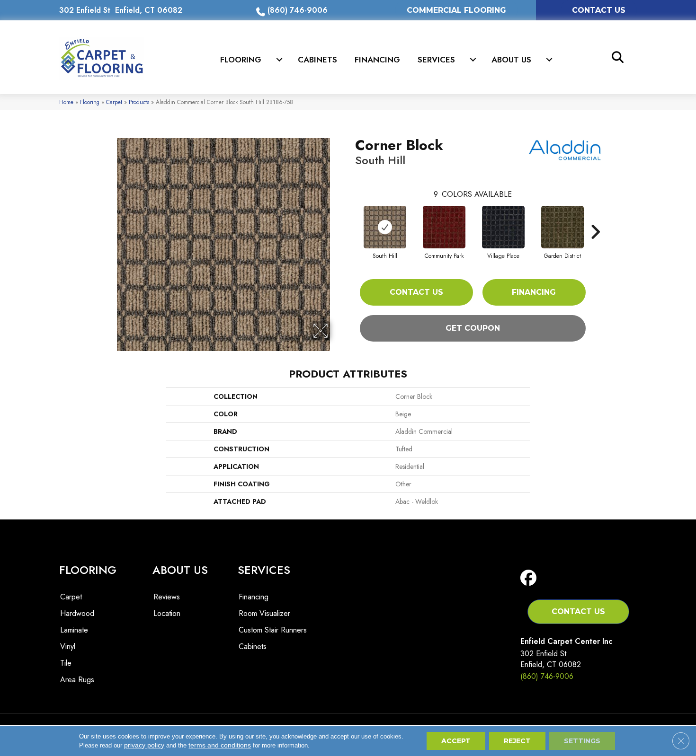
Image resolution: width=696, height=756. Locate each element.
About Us (511, 59)
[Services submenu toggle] (473, 59)
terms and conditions (219, 745)
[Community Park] (444, 227)
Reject (517, 741)
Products (139, 102)
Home (66, 102)
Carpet (114, 102)
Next (595, 217)
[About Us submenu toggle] (549, 59)
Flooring (240, 59)
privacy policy (144, 745)
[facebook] (530, 578)
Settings (582, 741)
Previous (350, 217)
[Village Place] (503, 227)
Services (436, 59)
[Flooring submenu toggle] (279, 59)
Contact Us (416, 292)
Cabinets (317, 59)
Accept (456, 741)
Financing (377, 59)
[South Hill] (385, 227)
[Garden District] (562, 227)
